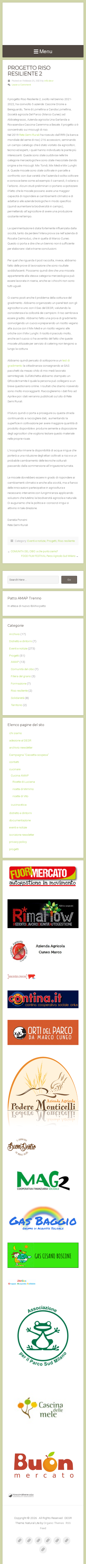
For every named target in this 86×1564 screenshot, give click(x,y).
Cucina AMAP (20, 775)
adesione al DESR (20, 740)
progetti (14, 849)
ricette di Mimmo (23, 789)
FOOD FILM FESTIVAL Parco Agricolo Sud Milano (48, 556)
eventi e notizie (18, 827)
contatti (14, 762)
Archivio (14, 634)
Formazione (18, 683)
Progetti (52, 540)
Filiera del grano (21, 676)
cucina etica (19, 804)
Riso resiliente (66, 540)
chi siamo (15, 733)
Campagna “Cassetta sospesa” (29, 754)
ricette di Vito (20, 796)
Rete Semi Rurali (29, 134)
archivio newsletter (21, 747)
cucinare (14, 769)
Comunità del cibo (22, 669)
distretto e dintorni (20, 813)
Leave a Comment (21, 84)
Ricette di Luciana (24, 781)
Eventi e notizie (36, 540)
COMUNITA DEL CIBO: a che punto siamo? (34, 551)
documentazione (20, 820)
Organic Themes (54, 1523)
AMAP (15, 661)
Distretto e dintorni (20, 641)
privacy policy (18, 841)
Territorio (16, 705)
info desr (48, 80)
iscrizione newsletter (21, 834)
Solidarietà (17, 698)
